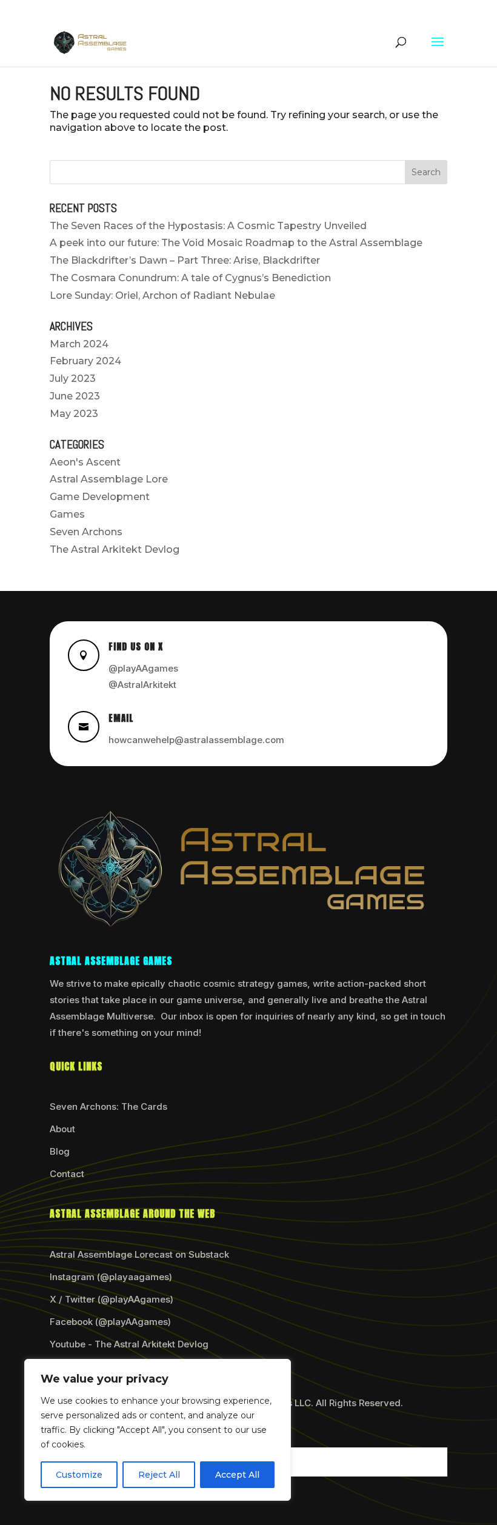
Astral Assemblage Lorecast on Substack (139, 1254)
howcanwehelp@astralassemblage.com (196, 740)
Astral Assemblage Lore (109, 479)
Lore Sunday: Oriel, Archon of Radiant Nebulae (162, 295)
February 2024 (85, 361)
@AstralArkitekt (142, 684)
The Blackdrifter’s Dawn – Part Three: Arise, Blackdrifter (185, 260)
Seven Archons (86, 532)
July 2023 (73, 378)
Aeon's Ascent (85, 462)
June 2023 (75, 396)
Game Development (100, 496)
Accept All (237, 1474)
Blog (60, 1151)
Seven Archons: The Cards (108, 1106)
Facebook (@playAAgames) (110, 1321)
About (62, 1129)
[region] (157, 1430)
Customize (79, 1474)
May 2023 (74, 413)
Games (67, 514)
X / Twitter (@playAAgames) (111, 1299)
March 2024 (79, 344)
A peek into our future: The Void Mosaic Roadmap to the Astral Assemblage (236, 243)
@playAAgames (143, 668)
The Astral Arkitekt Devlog (114, 549)
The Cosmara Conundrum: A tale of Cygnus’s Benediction (190, 278)
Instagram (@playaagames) (111, 1277)
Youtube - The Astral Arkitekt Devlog (129, 1344)
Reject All (159, 1474)
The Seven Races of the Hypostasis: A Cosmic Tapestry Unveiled (208, 226)
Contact (67, 1174)
